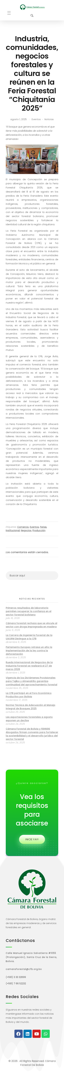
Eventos (36, 119)
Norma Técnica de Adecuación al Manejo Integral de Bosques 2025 (30, 706)
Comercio (23, 527)
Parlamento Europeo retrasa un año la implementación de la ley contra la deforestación (29, 650)
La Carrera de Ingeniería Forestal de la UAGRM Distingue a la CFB (29, 637)
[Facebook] (18, 1034)
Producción (38, 530)
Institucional (13, 530)
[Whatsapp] (46, 1034)
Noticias (49, 119)
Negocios (26, 530)
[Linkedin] (27, 1034)
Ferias (43, 527)
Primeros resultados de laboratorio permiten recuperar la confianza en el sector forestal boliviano (28, 611)
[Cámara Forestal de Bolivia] (32, 7)
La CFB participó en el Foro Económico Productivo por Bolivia (29, 694)
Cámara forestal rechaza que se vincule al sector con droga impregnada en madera (31, 625)
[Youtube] (36, 1034)
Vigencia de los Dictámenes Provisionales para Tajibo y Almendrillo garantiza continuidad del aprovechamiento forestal (31, 681)
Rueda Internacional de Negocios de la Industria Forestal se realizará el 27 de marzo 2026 (29, 666)
